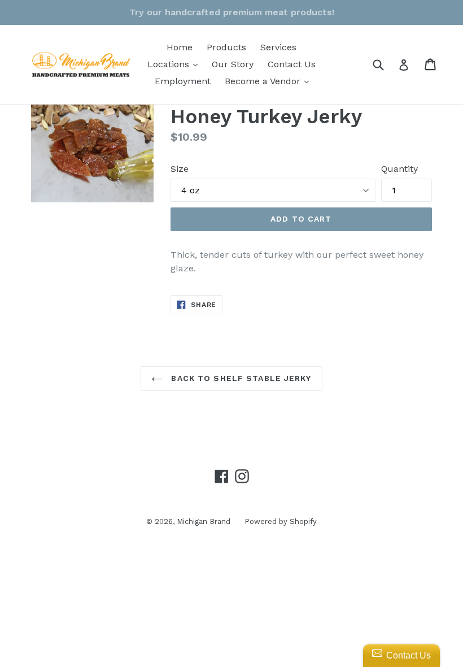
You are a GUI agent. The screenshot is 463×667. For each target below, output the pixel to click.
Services (278, 47)
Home (180, 47)
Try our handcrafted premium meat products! (231, 12)
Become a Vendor (270, 80)
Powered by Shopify (280, 521)
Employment (183, 81)
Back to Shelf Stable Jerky (239, 378)
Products (226, 47)
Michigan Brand (203, 521)
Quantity (399, 168)
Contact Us (292, 64)
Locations (175, 64)
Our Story (233, 64)
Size (180, 168)
